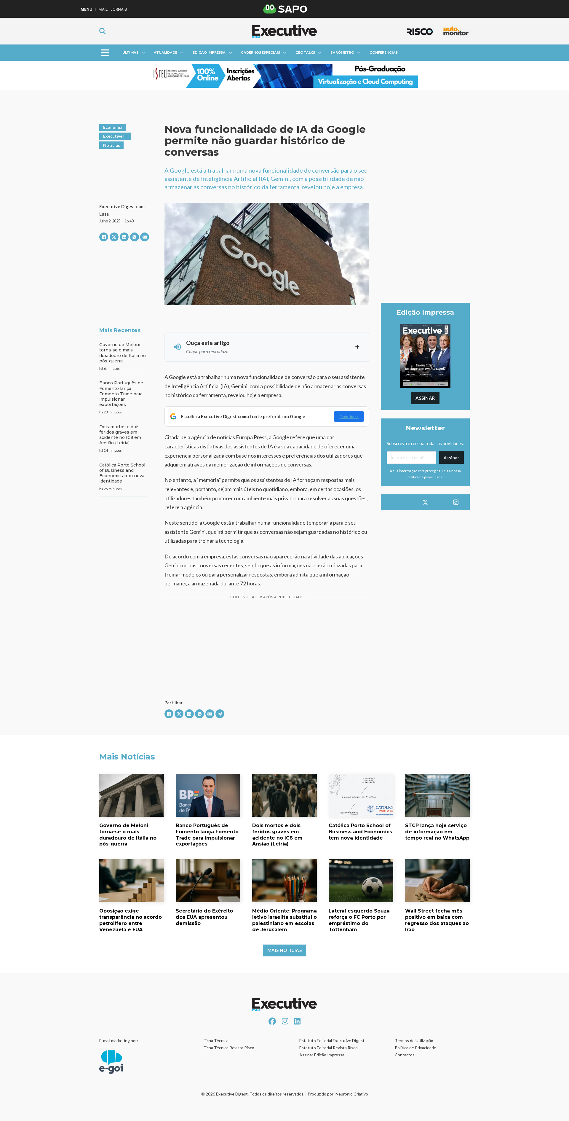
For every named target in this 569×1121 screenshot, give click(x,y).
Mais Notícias (284, 950)
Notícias (111, 145)
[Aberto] (105, 52)
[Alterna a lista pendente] (143, 53)
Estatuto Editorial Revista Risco (328, 1047)
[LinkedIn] (124, 237)
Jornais (119, 9)
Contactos (405, 1054)
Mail (103, 9)
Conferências (384, 52)
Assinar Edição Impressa (321, 1054)
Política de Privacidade (415, 1047)
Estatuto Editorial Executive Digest (332, 1040)
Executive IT (115, 135)
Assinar (425, 398)
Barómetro (342, 52)
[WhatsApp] (134, 237)
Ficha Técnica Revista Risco (229, 1047)
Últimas (130, 52)
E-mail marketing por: (118, 1040)
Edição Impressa (209, 52)
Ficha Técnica (216, 1040)
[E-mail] (144, 237)
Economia (112, 127)
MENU (86, 9)
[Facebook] (103, 237)
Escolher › (349, 416)
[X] (114, 237)
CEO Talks (305, 52)
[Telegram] (219, 713)
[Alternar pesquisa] (102, 31)
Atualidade (165, 52)
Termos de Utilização (414, 1040)
